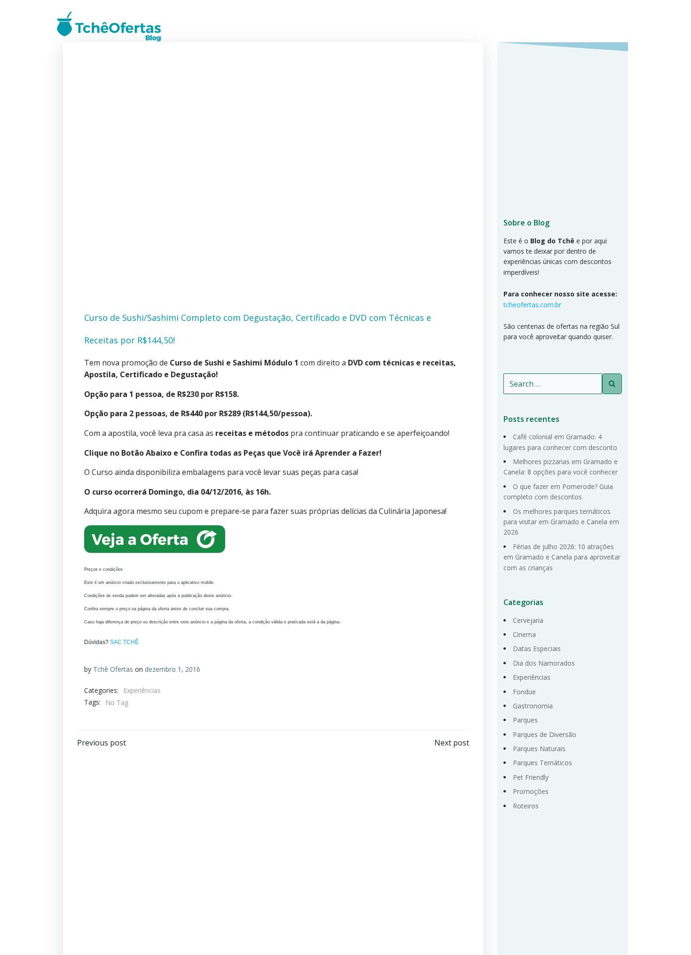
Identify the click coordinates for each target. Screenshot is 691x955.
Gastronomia (533, 705)
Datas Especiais (537, 648)
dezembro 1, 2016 (172, 669)
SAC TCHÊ (124, 642)
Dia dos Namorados (544, 663)
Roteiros (526, 805)
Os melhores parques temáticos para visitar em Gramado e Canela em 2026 (561, 522)
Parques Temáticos (542, 762)
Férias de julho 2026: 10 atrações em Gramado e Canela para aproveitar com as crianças (561, 557)
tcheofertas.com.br (532, 304)
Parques (525, 719)
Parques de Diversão (544, 734)
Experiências (142, 690)
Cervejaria (528, 620)
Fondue (524, 691)
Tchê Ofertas (113, 669)
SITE (619, 25)
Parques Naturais (539, 748)
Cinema (524, 634)
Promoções (531, 791)
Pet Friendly (531, 777)
